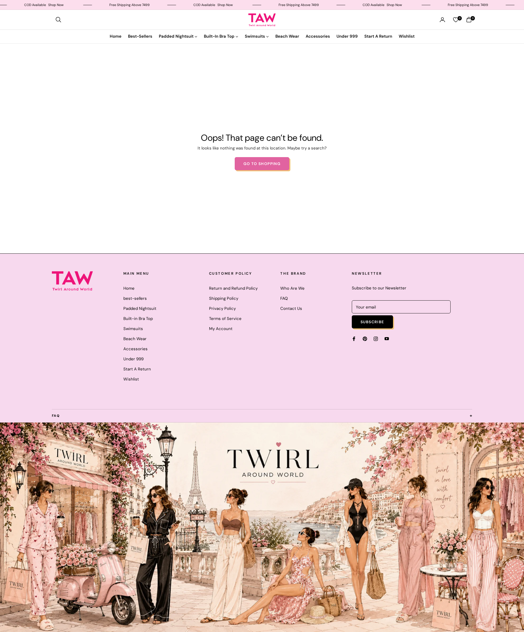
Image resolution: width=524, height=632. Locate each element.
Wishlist (131, 379)
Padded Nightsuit (139, 308)
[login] (442, 19)
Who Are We (292, 288)
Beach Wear (135, 339)
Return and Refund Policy (233, 288)
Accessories (135, 349)
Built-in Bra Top (138, 318)
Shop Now (30, 5)
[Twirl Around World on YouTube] (387, 338)
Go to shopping (262, 163)
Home (129, 288)
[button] (58, 19)
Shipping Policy (223, 298)
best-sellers (135, 298)
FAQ (284, 298)
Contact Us (291, 308)
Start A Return (137, 369)
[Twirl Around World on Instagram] (376, 338)
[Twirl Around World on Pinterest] (365, 338)
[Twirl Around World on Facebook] (354, 338)
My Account (221, 328)
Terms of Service (225, 318)
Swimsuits (133, 328)
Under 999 (133, 359)
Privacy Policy (222, 308)
